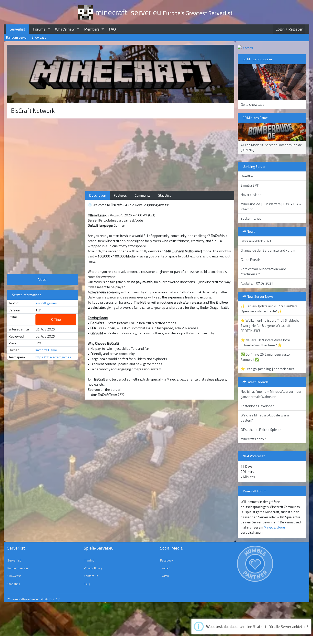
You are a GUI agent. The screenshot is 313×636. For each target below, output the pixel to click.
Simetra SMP (250, 185)
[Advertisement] (42, 195)
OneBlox (247, 176)
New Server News (260, 296)
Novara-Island (251, 194)
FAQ (112, 29)
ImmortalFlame (46, 349)
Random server (17, 37)
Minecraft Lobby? (253, 438)
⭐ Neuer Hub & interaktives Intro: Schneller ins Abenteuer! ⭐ (266, 342)
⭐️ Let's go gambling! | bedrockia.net (267, 368)
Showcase (39, 37)
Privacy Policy (93, 568)
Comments (142, 195)
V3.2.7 (55, 599)
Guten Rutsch (250, 259)
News (250, 231)
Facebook (166, 560)
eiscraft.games (46, 303)
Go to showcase (252, 104)
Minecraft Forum (276, 527)
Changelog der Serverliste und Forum (268, 250)
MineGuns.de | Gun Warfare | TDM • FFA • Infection (271, 206)
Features (120, 195)
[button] (48, 28)
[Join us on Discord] (245, 47)
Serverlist (17, 29)
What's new (65, 29)
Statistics (164, 195)
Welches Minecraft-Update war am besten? (266, 418)
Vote (42, 279)
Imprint (89, 560)
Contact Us (91, 575)
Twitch (164, 575)
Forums (39, 29)
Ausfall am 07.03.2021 (257, 283)
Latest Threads (257, 381)
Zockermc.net (251, 218)
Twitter (165, 568)
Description (97, 195)
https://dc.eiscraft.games (53, 357)
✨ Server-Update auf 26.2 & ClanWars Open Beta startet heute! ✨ (269, 308)
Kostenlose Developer (257, 405)
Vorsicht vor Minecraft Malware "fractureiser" (263, 271)
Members (92, 29)
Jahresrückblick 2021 (256, 241)
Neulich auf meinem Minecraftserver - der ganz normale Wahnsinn (271, 394)
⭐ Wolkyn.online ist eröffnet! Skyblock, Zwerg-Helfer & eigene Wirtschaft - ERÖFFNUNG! (270, 325)
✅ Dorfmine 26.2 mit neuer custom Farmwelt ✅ (266, 357)
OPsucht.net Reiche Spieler (261, 429)
